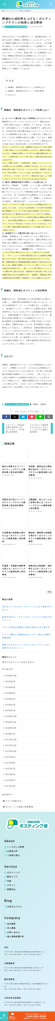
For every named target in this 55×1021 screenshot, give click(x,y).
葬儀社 (35, 404)
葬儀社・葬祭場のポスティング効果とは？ (27, 87)
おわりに (12, 95)
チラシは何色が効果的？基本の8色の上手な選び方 (26, 627)
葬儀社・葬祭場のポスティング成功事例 (26, 91)
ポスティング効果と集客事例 (15, 26)
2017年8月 (10, 763)
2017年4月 (10, 786)
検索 (50, 592)
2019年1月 (10, 710)
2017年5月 (10, 780)
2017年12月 (11, 740)
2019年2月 (10, 705)
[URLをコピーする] (49, 417)
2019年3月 (10, 699)
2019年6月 (10, 693)
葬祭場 (43, 404)
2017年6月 (10, 774)
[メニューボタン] (50, 4)
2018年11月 (10, 722)
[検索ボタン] (4, 4)
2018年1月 (10, 734)
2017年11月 (10, 745)
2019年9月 (10, 681)
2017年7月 (10, 769)
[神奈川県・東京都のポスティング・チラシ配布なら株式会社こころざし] (27, 4)
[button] (6, 417)
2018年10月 (11, 728)
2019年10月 (11, 676)
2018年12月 (11, 716)
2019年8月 (10, 687)
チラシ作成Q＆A (13, 801)
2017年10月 (11, 751)
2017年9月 (10, 757)
